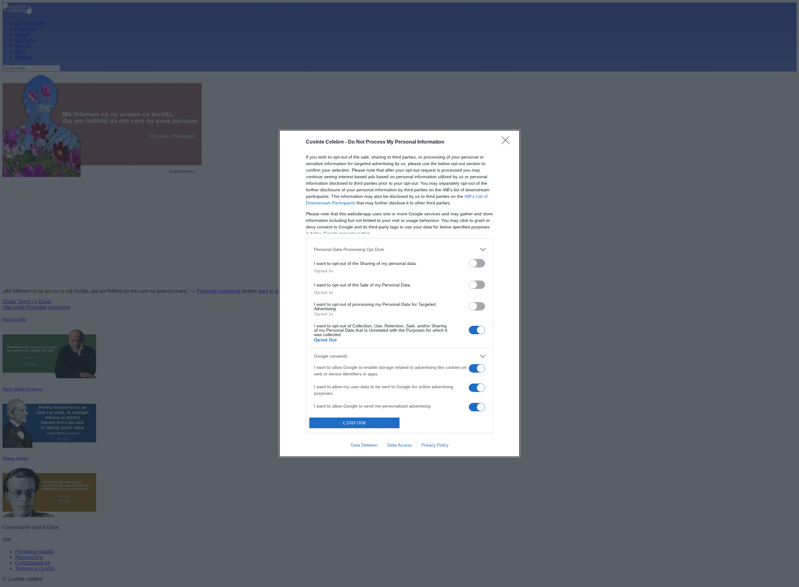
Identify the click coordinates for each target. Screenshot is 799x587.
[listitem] (399, 249)
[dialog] (399, 293)
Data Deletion (364, 445)
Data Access (399, 445)
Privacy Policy (435, 445)
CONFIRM (354, 423)
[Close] (507, 142)
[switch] (477, 263)
